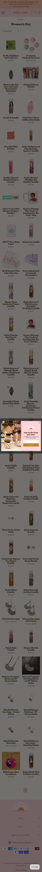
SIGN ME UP (31, 444)
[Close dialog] (39, 422)
